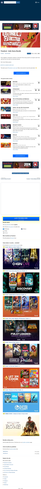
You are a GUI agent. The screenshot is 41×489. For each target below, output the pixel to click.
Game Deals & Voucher (8, 464)
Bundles (2, 53)
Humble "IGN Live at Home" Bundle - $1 (13, 247)
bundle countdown (26, 442)
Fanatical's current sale (13, 68)
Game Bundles (7, 53)
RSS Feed (6, 484)
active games (10, 226)
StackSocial (21, 453)
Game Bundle (7, 224)
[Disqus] (20, 198)
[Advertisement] (20, 12)
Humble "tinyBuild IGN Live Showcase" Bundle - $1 (15, 294)
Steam (5, 482)
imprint (22, 488)
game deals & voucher (15, 245)
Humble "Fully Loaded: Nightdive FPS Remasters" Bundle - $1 (18, 318)
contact (19, 488)
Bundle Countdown (8, 462)
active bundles (13, 449)
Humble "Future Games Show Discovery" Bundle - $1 (16, 270)
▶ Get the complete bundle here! (7, 65)
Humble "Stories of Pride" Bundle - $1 (13, 342)
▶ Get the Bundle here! (21, 73)
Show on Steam (15, 86)
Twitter (5, 478)
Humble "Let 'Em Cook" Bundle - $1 (12, 366)
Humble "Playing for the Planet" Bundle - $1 (14, 390)
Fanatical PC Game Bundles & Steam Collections (20, 173)
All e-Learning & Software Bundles (11, 470)
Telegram (6, 480)
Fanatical (12, 238)
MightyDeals (21, 451)
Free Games (6, 466)
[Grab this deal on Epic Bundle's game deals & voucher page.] (21, 259)
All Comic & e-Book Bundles (9, 472)
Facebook (6, 476)
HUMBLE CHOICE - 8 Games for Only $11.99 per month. (16, 413)
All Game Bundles (7, 468)
